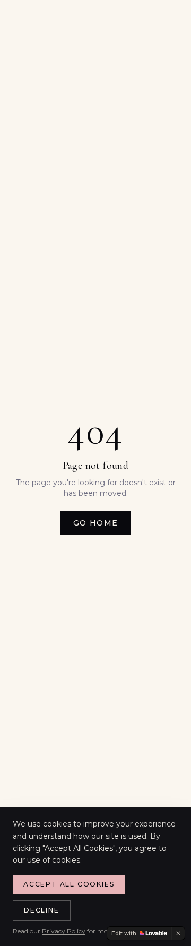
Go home (95, 523)
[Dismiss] (178, 933)
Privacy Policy (63, 931)
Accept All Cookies (68, 884)
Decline (41, 910)
